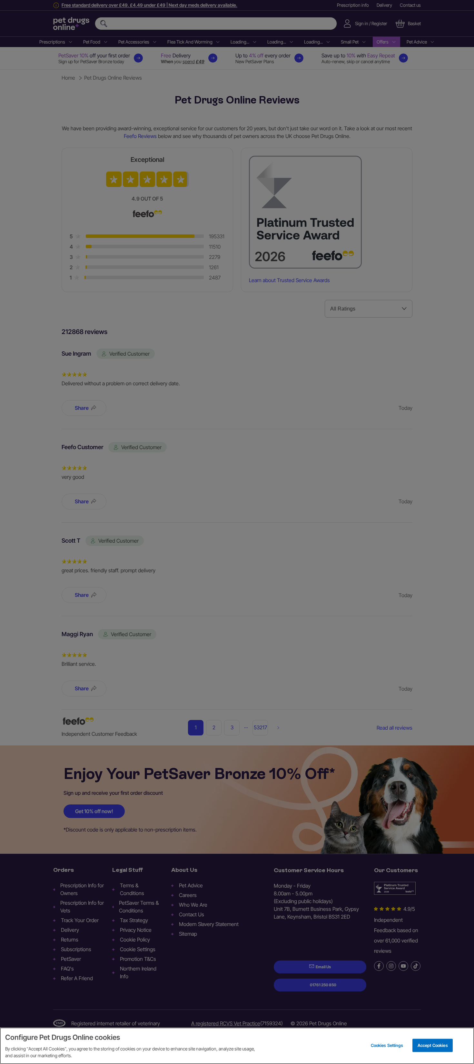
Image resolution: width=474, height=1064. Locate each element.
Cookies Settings (387, 1045)
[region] (237, 1046)
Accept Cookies (433, 1045)
